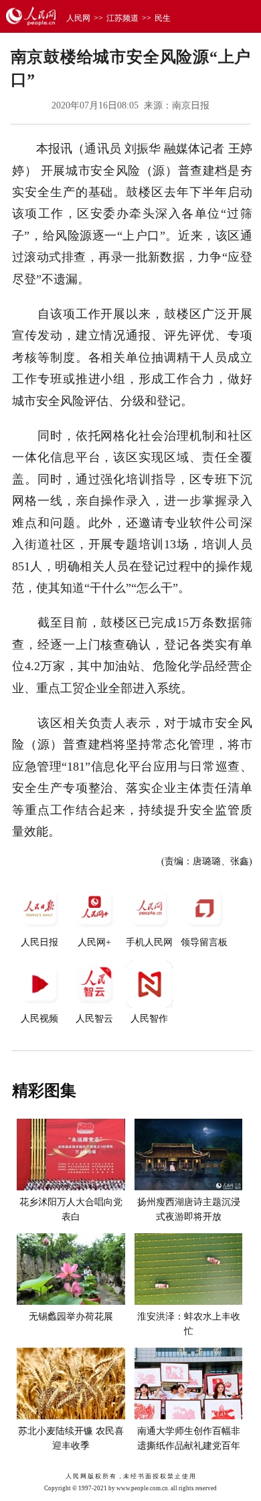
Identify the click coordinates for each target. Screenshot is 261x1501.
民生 (163, 18)
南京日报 (190, 105)
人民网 (78, 18)
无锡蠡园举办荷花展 (71, 1317)
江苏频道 (122, 18)
